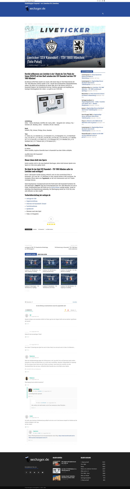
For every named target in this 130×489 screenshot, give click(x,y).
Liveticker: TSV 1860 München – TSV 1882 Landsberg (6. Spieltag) (93, 89)
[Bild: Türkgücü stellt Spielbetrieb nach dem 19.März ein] (56, 463)
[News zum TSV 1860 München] (35, 8)
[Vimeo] (102, 1)
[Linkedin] (45, 238)
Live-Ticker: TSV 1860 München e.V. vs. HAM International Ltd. (69, 469)
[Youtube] (104, 1)
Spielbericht (29, 209)
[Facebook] (97, 1)
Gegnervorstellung (31, 201)
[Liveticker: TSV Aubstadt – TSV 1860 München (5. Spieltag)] (69, 263)
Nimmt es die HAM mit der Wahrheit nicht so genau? (92, 135)
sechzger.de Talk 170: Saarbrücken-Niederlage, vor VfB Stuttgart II (36, 248)
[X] (101, 1)
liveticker (35, 229)
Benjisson (32, 378)
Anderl (31, 416)
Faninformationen (31, 206)
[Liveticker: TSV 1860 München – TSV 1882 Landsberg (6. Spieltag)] (33, 263)
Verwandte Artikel (31, 254)
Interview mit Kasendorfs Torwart (36, 204)
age (30, 315)
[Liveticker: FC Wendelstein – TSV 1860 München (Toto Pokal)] (51, 279)
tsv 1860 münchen (49, 229)
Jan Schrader (36, 389)
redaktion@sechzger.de (31, 468)
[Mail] (34, 472)
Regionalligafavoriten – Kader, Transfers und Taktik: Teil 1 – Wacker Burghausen (93, 103)
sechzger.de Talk (31, 198)
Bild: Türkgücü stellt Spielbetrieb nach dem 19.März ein (69, 462)
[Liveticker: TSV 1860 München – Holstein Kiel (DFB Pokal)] (51, 263)
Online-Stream (55, 187)
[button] (103, 13)
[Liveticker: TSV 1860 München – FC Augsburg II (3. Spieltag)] (69, 279)
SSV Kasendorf (41, 229)
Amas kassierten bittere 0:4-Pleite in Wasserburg (91, 76)
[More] (52, 238)
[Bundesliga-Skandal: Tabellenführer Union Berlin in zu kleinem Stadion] (56, 478)
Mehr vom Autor (42, 254)
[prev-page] (26, 291)
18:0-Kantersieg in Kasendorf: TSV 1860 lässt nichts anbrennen (66, 248)
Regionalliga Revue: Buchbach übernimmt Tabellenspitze (92, 82)
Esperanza (32, 356)
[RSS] (38, 472)
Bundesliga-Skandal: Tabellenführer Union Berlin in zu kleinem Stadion (68, 476)
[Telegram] (49, 238)
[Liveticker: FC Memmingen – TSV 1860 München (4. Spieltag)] (33, 279)
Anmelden (74, 302)
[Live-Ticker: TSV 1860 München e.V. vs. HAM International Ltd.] (56, 470)
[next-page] (28, 291)
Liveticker (30, 24)
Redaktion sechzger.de (33, 65)
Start (26, 24)
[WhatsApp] (42, 238)
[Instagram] (99, 1)
